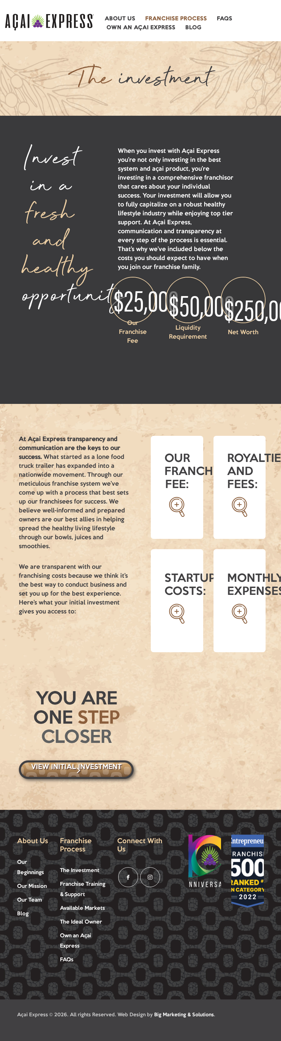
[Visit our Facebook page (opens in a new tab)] (128, 877)
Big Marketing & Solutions (184, 1015)
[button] (120, 18)
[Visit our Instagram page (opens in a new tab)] (150, 877)
